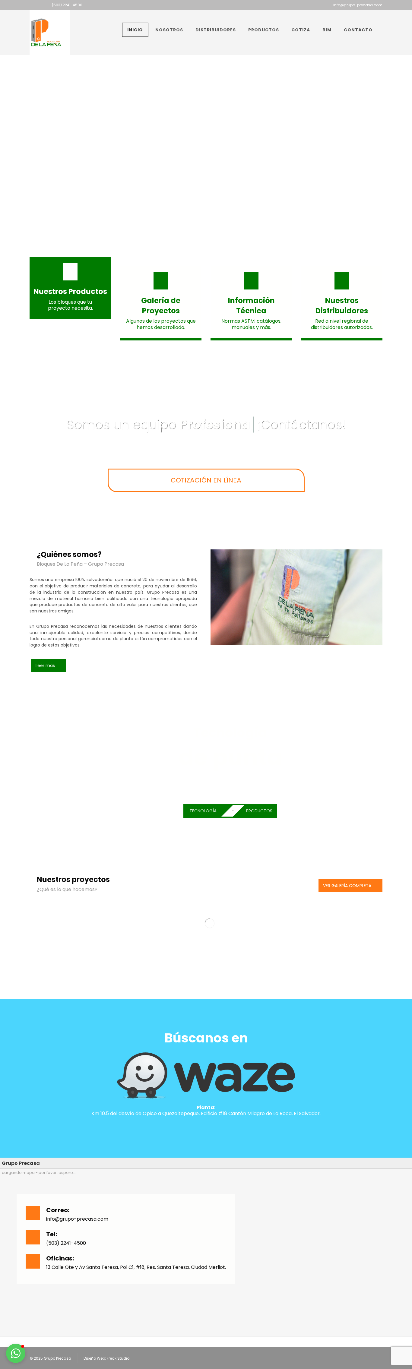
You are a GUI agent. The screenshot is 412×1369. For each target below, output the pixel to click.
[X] (196, 5)
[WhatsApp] (225, 5)
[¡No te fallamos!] (46, 32)
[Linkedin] (215, 5)
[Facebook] (187, 5)
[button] (15, 1353)
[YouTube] (206, 5)
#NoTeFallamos (262, 788)
